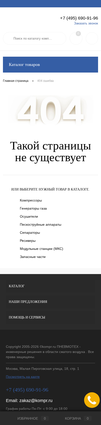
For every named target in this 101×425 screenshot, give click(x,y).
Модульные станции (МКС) (41, 249)
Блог (83, 3)
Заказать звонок (86, 23)
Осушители (29, 216)
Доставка (38, 3)
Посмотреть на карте (23, 377)
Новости (68, 3)
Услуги (7, 3)
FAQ (53, 3)
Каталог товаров (24, 64)
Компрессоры (31, 200)
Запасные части (33, 257)
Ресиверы (28, 241)
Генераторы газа (33, 208)
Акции (22, 3)
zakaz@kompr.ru (35, 400)
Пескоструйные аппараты (40, 224)
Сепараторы (30, 232)
